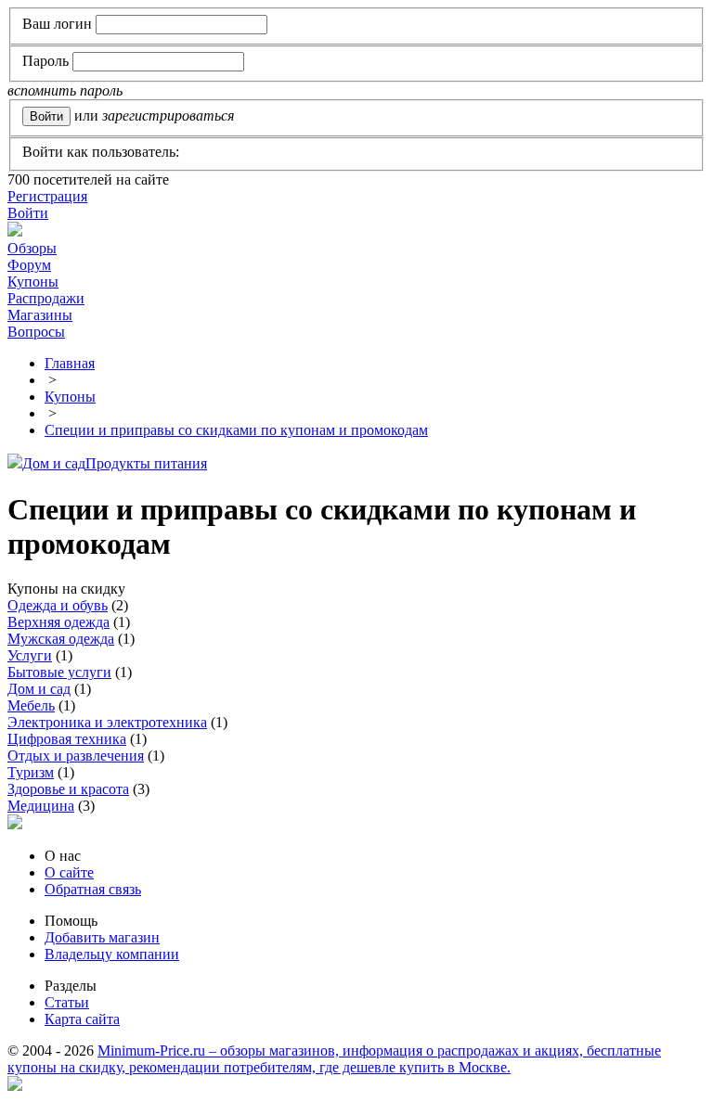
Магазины (39, 315)
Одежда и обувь (57, 605)
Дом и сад (53, 463)
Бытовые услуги (59, 672)
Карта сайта (82, 1019)
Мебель (31, 705)
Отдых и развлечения (75, 755)
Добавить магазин (102, 937)
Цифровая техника (66, 739)
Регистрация (47, 196)
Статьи (67, 1002)
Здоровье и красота (68, 789)
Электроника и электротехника (107, 722)
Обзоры (32, 248)
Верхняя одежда (58, 622)
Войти (27, 213)
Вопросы (36, 332)
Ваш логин (57, 24)
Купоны (32, 281)
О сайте (69, 872)
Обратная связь (93, 889)
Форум (29, 265)
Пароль (45, 61)
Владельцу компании (112, 954)
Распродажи (45, 298)
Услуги (29, 655)
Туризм (30, 772)
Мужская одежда (60, 639)
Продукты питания (146, 463)
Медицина (40, 806)
